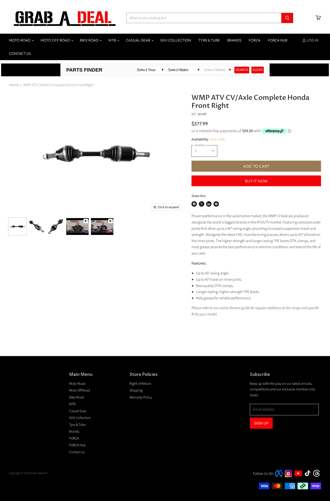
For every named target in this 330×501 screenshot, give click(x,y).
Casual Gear (138, 40)
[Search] (287, 18)
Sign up (261, 423)
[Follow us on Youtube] (298, 480)
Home (13, 85)
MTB (112, 40)
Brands (234, 40)
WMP (202, 114)
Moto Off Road (56, 40)
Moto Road (20, 40)
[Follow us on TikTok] (309, 476)
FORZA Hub (277, 40)
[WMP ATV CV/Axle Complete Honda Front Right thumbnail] (17, 226)
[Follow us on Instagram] (288, 476)
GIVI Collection (175, 40)
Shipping (136, 390)
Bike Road (89, 40)
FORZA (254, 40)
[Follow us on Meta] (278, 477)
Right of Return (140, 383)
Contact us (20, 53)
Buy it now (256, 181)
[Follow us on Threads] (318, 476)
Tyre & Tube (209, 40)
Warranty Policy (141, 397)
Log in (312, 40)
